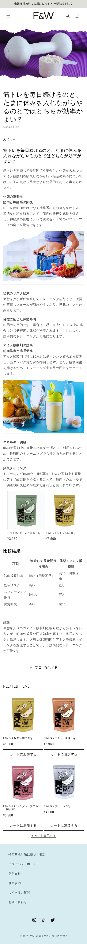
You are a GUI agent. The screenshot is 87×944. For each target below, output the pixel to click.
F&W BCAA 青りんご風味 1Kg (23, 533)
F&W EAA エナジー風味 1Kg (59, 738)
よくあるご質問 (19, 892)
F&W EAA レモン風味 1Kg (60, 533)
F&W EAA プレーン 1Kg (57, 806)
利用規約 (14, 883)
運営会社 (14, 873)
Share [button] (11, 139)
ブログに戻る (46, 667)
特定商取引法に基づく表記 (26, 854)
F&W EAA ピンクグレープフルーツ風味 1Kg (22, 808)
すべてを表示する (43, 836)
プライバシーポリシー (23, 864)
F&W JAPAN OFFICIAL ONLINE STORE (48, 936)
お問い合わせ (17, 902)
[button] (8, 15)
